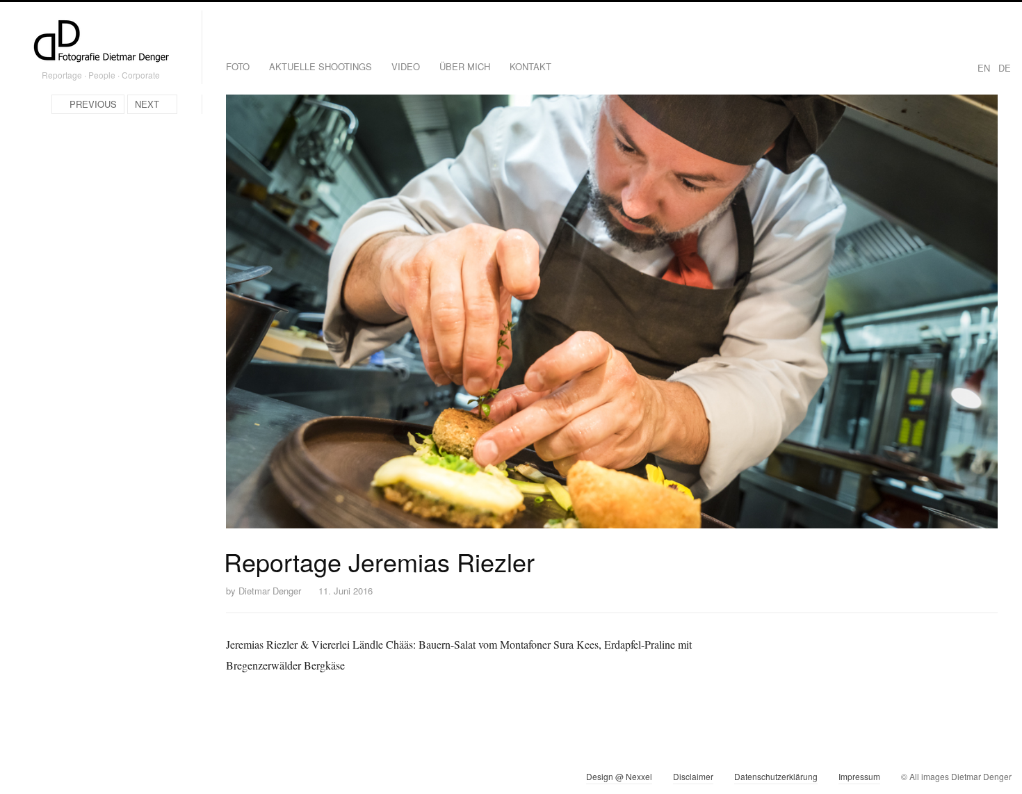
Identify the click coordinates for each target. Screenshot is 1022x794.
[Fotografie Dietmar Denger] (101, 42)
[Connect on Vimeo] (46, 779)
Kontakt (530, 66)
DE (1004, 67)
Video (405, 66)
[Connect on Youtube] (71, 779)
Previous (93, 104)
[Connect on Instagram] (21, 779)
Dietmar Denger (269, 590)
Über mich (464, 66)
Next (147, 104)
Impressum (859, 776)
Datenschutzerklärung (776, 776)
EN (984, 67)
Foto (238, 66)
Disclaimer (693, 776)
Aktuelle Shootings (320, 66)
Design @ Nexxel (619, 776)
